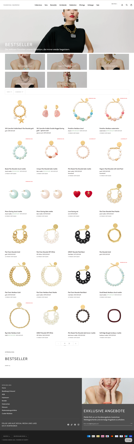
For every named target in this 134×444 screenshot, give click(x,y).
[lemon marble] (110, 216)
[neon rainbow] (104, 338)
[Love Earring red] (83, 194)
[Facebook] (68, 424)
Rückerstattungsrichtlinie (9, 410)
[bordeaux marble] (6, 174)
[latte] (16, 174)
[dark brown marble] (82, 338)
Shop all (7, 365)
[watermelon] (72, 133)
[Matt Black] (82, 257)
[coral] (19, 174)
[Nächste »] (75, 343)
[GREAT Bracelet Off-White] (51, 315)
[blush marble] (76, 257)
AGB (3, 394)
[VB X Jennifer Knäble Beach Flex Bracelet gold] (20, 111)
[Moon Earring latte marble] (51, 194)
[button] (38, 5)
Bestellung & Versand (8, 391)
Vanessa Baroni (7, 440)
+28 (117, 217)
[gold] (110, 176)
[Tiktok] (71, 424)
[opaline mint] (82, 176)
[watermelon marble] (114, 176)
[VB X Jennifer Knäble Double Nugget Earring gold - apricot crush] (51, 111)
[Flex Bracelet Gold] (114, 234)
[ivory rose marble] (76, 133)
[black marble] (6, 216)
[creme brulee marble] (19, 216)
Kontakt (4, 401)
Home (4, 388)
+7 (116, 176)
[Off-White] (51, 257)
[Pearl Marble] (51, 338)
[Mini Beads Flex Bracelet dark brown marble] (83, 315)
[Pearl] (101, 176)
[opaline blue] (104, 216)
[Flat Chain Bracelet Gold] (20, 234)
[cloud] (69, 133)
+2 (116, 338)
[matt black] (82, 297)
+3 (22, 217)
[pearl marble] (9, 174)
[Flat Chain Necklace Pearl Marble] (51, 275)
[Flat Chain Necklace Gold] (20, 275)
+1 (22, 174)
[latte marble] (41, 174)
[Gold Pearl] (107, 176)
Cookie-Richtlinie (7, 413)
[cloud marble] (13, 174)
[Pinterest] (75, 424)
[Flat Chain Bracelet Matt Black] (83, 275)
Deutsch (114, 3)
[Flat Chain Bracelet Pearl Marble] (114, 194)
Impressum (5, 397)
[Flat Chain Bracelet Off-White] (51, 234)
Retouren (5, 407)
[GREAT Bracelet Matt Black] (83, 234)
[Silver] (6, 297)
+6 (85, 257)
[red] (69, 216)
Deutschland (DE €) (19, 436)
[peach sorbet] (101, 297)
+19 (85, 176)
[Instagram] (78, 424)
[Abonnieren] (130, 423)
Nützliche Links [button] (6, 385)
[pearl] (104, 176)
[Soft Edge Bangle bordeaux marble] (114, 315)
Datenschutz (6, 404)
